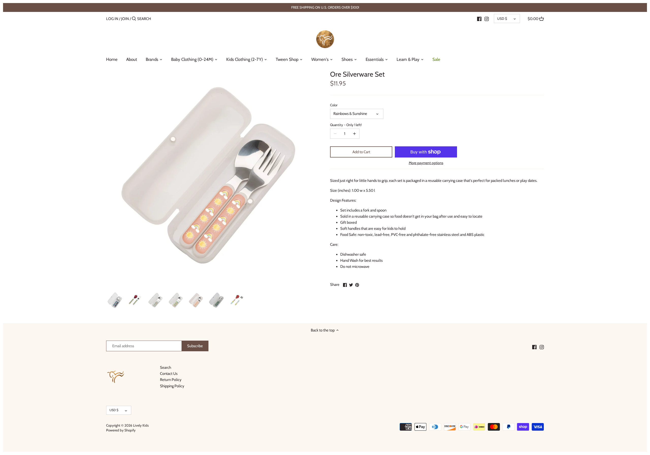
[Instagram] (486, 18)
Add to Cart (361, 152)
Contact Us (168, 373)
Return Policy (171, 379)
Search (165, 367)
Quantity (346, 125)
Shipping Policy (172, 386)
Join (125, 18)
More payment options (426, 163)
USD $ (502, 18)
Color (333, 105)
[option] (115, 300)
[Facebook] (479, 18)
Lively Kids (141, 425)
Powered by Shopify (121, 430)
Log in (112, 18)
